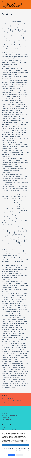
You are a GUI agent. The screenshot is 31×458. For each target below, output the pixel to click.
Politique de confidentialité (9, 430)
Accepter (15, 446)
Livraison (4, 413)
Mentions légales (6, 428)
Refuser (19, 455)
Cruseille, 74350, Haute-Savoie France (13, 399)
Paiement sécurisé (7, 417)
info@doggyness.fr (7, 403)
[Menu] (28, 4)
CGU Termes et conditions (9, 415)
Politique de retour (7, 419)
